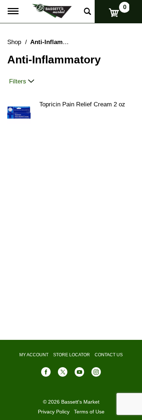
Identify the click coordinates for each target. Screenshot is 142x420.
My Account (33, 354)
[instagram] (96, 373)
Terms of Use (89, 412)
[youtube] (79, 373)
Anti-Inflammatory (56, 42)
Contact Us (109, 354)
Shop (14, 42)
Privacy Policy (54, 412)
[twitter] (62, 373)
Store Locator (71, 354)
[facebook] (46, 373)
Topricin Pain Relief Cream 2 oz (82, 104)
